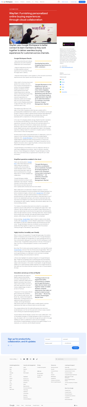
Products (22, 1)
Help (42, 405)
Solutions (17, 1)
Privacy (18, 405)
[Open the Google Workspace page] (7, 2)
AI (32, 1)
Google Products (36, 405)
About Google (28, 405)
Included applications (14, 365)
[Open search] (59, 2)
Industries (28, 1)
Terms (22, 405)
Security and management (29, 365)
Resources (42, 1)
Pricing (36, 1)
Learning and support (70, 365)
